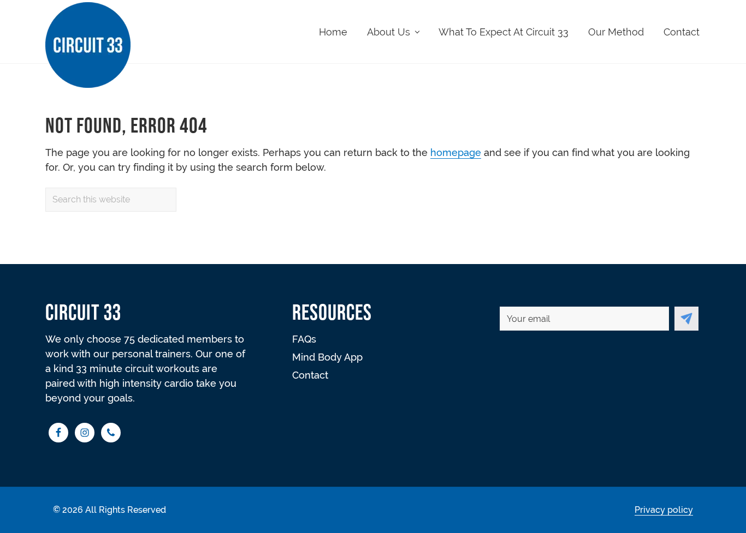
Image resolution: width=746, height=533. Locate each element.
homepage (455, 152)
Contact (310, 375)
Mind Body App (327, 357)
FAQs (304, 339)
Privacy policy (664, 510)
